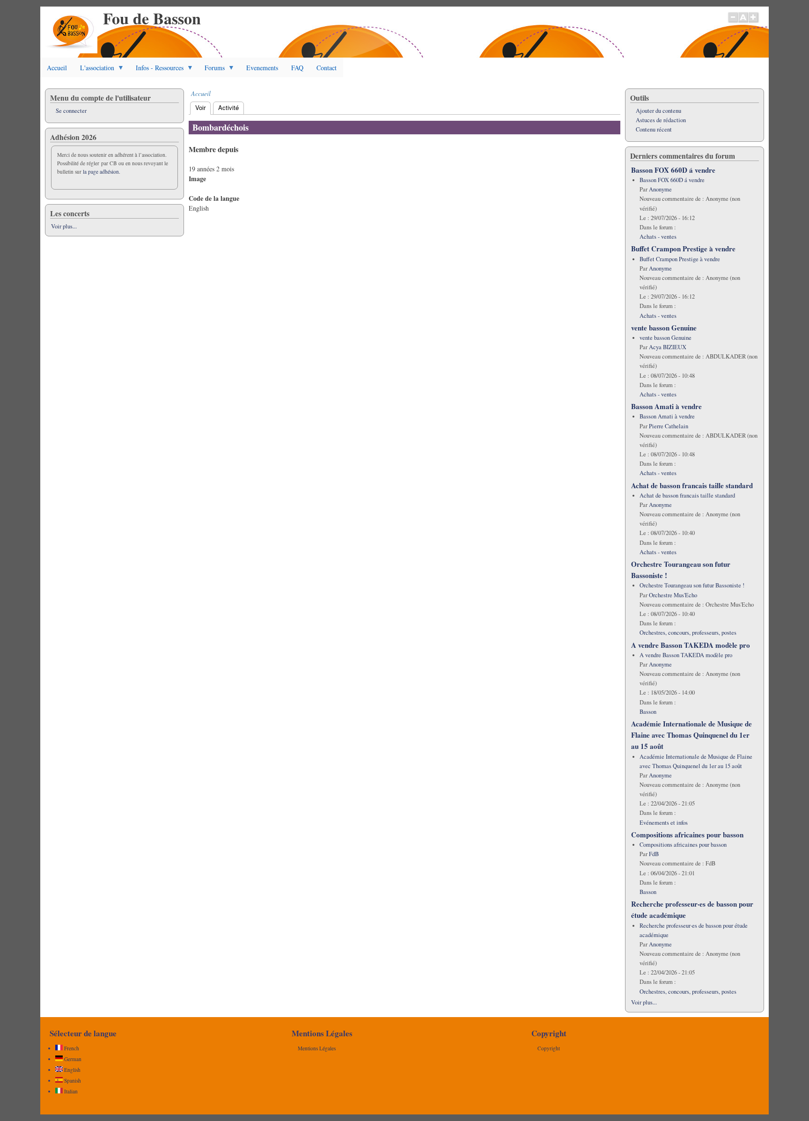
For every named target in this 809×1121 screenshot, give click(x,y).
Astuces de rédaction (661, 120)
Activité (228, 107)
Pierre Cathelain (668, 426)
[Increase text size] (754, 22)
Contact (326, 67)
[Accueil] (70, 50)
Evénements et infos (664, 823)
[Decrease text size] (733, 22)
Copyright (548, 1048)
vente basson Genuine (664, 327)
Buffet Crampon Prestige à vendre (683, 248)
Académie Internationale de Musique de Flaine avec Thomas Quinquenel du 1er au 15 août (691, 734)
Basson (648, 712)
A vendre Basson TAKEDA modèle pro (690, 645)
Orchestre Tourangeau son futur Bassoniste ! (692, 585)
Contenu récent (654, 129)
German (72, 1058)
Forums (211, 70)
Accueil (57, 67)
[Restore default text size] (743, 22)
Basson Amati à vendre (666, 406)
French (71, 1048)
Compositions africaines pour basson (687, 834)
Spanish (72, 1080)
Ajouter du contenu (658, 111)
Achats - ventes (658, 237)
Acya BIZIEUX (667, 347)
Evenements (262, 67)
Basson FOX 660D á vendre (673, 170)
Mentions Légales (317, 1048)
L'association (94, 70)
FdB (654, 854)
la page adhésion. (101, 171)
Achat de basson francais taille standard (692, 485)
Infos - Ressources (156, 70)
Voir (203, 107)
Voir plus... (64, 226)
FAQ (297, 67)
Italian (70, 1091)
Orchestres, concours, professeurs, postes (688, 633)
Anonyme (660, 189)
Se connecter (71, 111)
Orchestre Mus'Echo (673, 595)
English (72, 1069)
